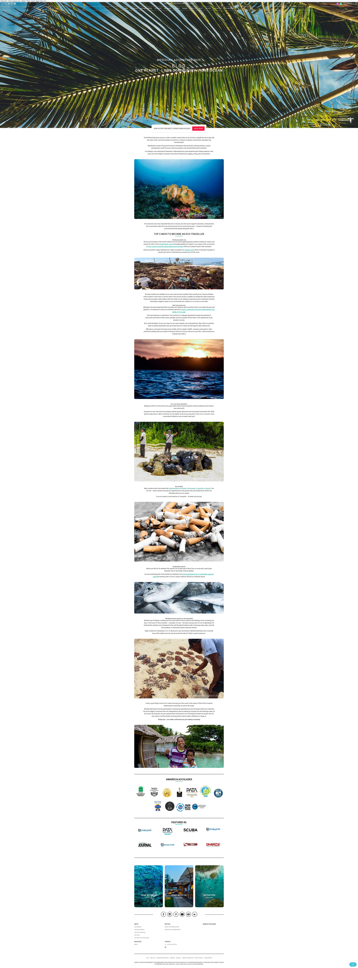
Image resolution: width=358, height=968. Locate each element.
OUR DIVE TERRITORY (140, 932)
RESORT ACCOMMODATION (172, 927)
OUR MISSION (137, 927)
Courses (177, 8)
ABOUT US (153, 957)
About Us (193, 8)
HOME (126, 8)
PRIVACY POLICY (198, 957)
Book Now (347, 4)
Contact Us (218, 8)
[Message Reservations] (177, 947)
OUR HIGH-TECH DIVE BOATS (141, 937)
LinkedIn (194, 914)
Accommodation (146, 8)
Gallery (208, 8)
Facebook (6, 4)
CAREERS (172, 957)
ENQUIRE (178, 957)
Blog (200, 8)
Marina (184, 8)
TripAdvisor (188, 914)
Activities (158, 8)
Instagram (9, 4)
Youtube (15, 4)
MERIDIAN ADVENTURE (163, 957)
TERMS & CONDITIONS (187, 957)
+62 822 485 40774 (172, 944)
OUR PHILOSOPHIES (139, 929)
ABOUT (136, 944)
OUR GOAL (137, 935)
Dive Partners (229, 8)
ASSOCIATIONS (208, 957)
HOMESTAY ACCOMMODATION (172, 929)
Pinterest (12, 4)
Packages (167, 8)
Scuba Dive (134, 8)
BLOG (147, 957)
